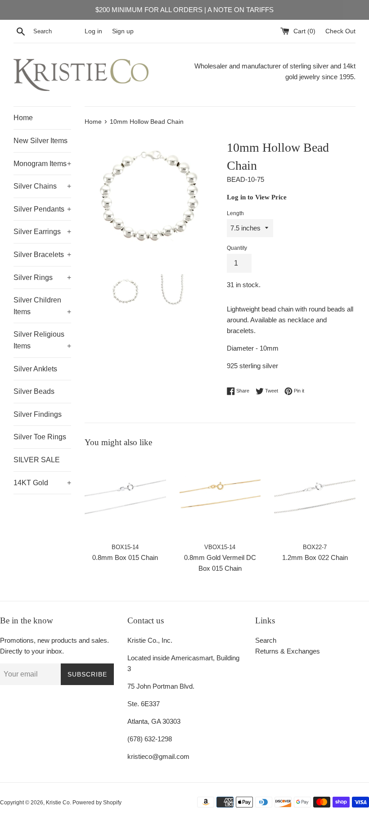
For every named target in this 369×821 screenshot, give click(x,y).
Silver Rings (42, 277)
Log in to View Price (257, 197)
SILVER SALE (37, 460)
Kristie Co (58, 802)
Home (23, 118)
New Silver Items (41, 140)
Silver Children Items (42, 306)
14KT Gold (42, 483)
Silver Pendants (42, 209)
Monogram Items (42, 163)
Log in (93, 31)
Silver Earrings (42, 231)
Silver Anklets (35, 369)
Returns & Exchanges (287, 651)
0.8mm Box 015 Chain (125, 557)
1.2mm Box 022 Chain (315, 557)
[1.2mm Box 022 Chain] (315, 497)
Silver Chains (42, 186)
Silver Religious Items (42, 340)
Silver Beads (34, 391)
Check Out (340, 31)
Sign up (123, 31)
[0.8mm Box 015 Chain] (125, 497)
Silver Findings (38, 414)
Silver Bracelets (42, 254)
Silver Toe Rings (40, 437)
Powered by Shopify (97, 802)
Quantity (237, 248)
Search (265, 640)
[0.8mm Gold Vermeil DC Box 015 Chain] (220, 497)
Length (235, 213)
